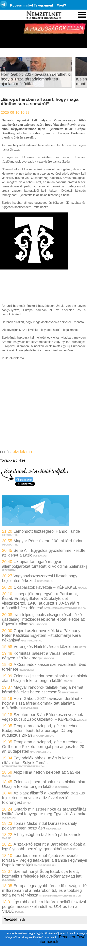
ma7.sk (82, 587)
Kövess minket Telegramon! (31, 5)
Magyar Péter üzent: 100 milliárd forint (48, 541)
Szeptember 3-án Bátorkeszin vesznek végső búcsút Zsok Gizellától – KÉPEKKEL (42, 717)
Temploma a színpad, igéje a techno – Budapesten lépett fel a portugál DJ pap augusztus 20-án (42, 730)
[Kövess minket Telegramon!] (35, 524)
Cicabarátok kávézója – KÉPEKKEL (45, 587)
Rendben (67, 937)
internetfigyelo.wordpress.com (65, 608)
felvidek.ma (22, 451)
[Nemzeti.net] (43, 15)
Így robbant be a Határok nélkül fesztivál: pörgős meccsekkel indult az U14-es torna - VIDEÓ (44, 906)
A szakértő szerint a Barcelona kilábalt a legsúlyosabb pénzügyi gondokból (43, 846)
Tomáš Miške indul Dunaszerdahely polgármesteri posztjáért (39, 825)
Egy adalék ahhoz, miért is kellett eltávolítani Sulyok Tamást (37, 760)
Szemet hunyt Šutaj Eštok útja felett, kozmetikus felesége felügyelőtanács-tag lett (42, 873)
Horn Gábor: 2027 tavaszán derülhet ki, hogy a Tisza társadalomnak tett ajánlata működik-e (36, 79)
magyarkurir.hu (31, 640)
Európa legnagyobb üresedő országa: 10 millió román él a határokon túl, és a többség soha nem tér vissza (44, 890)
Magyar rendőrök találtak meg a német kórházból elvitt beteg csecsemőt (42, 689)
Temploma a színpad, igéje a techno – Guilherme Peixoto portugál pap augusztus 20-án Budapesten (44, 747)
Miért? (61, 5)
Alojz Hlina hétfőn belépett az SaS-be (47, 772)
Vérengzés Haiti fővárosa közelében (46, 646)
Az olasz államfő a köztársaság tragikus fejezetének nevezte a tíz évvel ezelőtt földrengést (43, 798)
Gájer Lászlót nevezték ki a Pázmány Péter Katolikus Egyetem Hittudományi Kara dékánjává (41, 635)
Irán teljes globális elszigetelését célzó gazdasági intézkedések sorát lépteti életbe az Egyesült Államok (43, 619)
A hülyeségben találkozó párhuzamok (47, 834)
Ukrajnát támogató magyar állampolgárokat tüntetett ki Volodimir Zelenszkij (44, 564)
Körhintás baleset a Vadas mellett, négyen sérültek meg (38, 655)
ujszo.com (40, 555)
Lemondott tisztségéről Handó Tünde (47, 531)
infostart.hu (10, 535)
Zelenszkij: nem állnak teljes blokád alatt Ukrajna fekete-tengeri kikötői (43, 784)
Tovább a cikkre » (14, 460)
